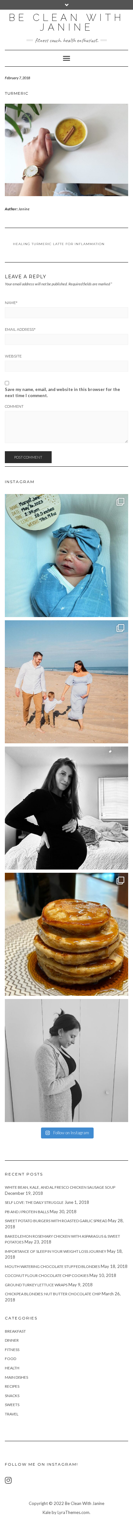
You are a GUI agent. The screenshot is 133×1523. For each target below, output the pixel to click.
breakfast (15, 1331)
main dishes (16, 1377)
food (10, 1358)
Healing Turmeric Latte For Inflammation (59, 244)
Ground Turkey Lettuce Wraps (36, 1284)
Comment (14, 406)
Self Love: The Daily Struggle (34, 1202)
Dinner (12, 1340)
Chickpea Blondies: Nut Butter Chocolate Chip (53, 1293)
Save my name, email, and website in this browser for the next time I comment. (62, 392)
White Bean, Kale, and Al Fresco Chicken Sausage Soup (60, 1187)
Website (13, 356)
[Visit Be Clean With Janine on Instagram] (8, 1481)
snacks (12, 1395)
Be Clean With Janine (66, 22)
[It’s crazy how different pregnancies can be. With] (66, 1060)
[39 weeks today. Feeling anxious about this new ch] (66, 681)
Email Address (20, 329)
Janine (24, 209)
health (12, 1368)
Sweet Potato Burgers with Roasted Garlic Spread (56, 1220)
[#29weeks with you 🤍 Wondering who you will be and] (66, 808)
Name (11, 302)
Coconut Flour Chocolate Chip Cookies (46, 1275)
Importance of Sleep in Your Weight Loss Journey (55, 1251)
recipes (12, 1386)
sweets (12, 1404)
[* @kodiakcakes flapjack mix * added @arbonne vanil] (66, 934)
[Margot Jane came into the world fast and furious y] (66, 555)
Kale (47, 1512)
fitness (12, 1349)
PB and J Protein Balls (27, 1211)
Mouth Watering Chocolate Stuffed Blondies (52, 1266)
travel (11, 1414)
